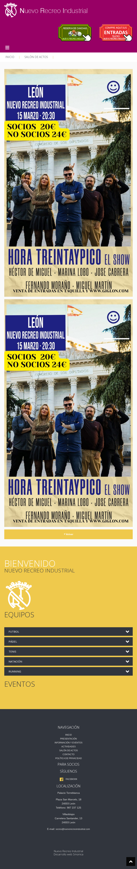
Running (15, 671)
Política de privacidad (68, 758)
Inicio (68, 735)
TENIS (12, 651)
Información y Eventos (68, 742)
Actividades (68, 746)
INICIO (9, 57)
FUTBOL (14, 631)
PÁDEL (13, 641)
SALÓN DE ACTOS (36, 57)
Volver (69, 534)
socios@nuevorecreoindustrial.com (73, 829)
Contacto (68, 754)
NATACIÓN (15, 661)
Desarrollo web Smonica (68, 854)
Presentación (68, 739)
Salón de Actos (68, 750)
